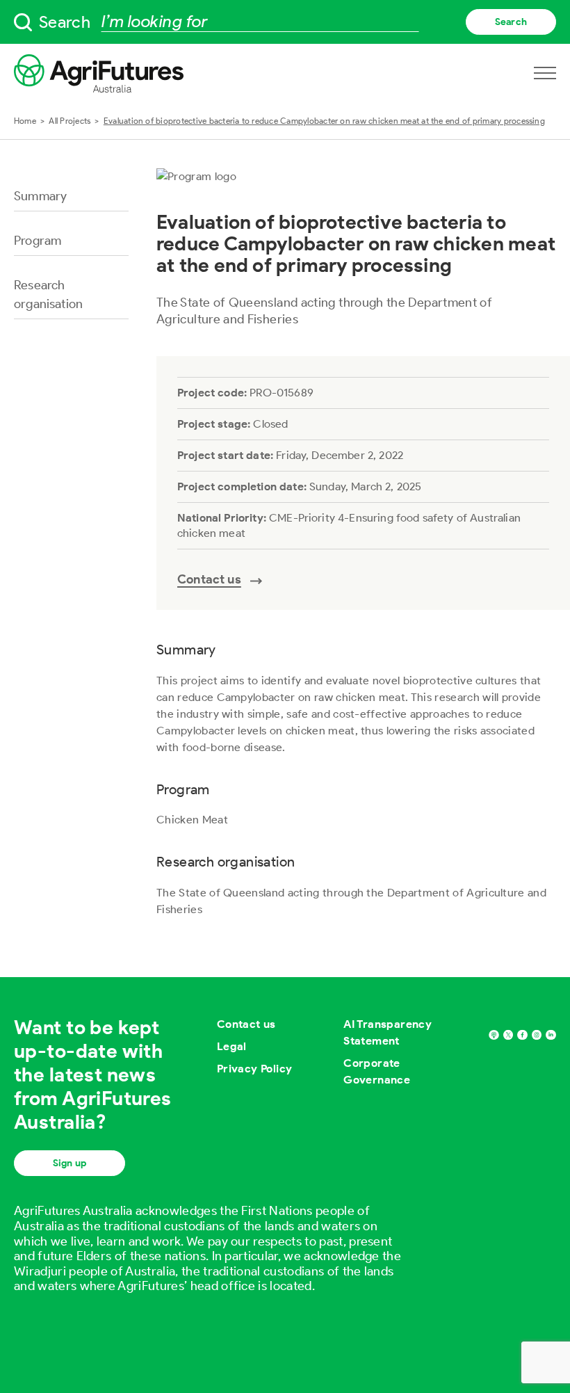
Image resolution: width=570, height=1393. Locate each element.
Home (25, 120)
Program (37, 240)
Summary (40, 196)
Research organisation (48, 294)
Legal (232, 1046)
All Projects (69, 120)
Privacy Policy (255, 1068)
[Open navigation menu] (545, 73)
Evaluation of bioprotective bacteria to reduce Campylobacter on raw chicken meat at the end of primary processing (324, 120)
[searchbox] (285, 22)
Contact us (246, 1024)
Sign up (69, 1163)
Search (511, 22)
